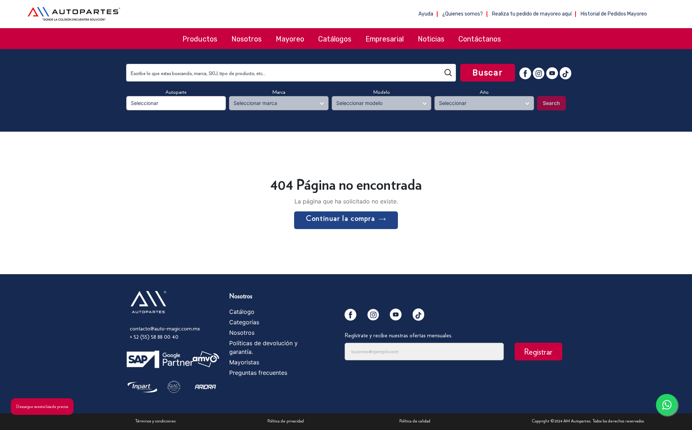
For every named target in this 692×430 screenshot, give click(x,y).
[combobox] (291, 73)
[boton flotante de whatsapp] (667, 405)
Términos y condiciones (155, 421)
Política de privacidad (285, 421)
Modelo (381, 92)
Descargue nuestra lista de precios (42, 406)
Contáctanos (479, 39)
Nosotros (246, 39)
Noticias (431, 39)
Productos (199, 39)
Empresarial (384, 39)
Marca (278, 92)
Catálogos (334, 39)
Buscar (488, 73)
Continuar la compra (340, 218)
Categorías (244, 322)
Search (551, 103)
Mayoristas (244, 362)
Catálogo (241, 311)
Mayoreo (290, 39)
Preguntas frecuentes (258, 372)
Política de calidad (414, 421)
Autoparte (176, 92)
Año (484, 92)
